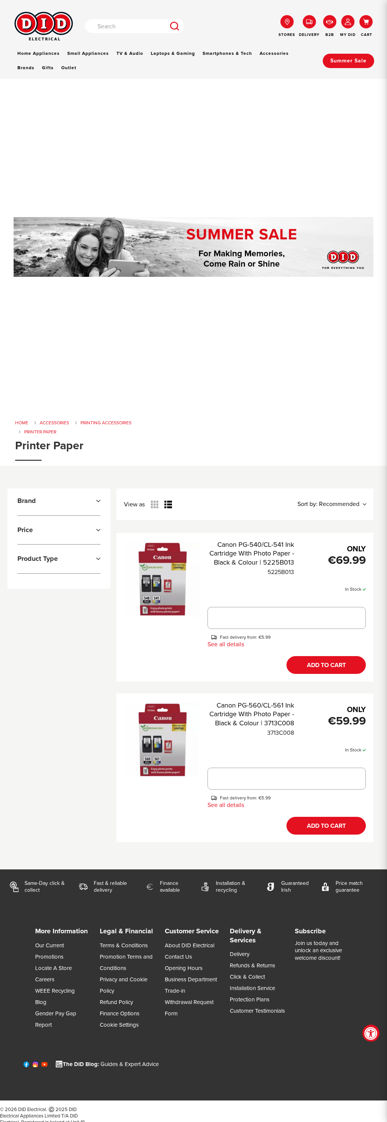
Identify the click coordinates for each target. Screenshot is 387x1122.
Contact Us (178, 957)
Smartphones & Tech (227, 53)
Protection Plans (249, 999)
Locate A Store (53, 968)
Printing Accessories (106, 423)
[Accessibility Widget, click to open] (370, 1033)
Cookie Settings (119, 1025)
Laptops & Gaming (173, 53)
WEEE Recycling (55, 991)
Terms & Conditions (124, 945)
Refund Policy (116, 1002)
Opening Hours (184, 968)
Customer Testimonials (257, 1011)
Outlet (68, 67)
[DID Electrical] (43, 26)
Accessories (274, 53)
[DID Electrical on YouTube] (44, 1066)
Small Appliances (88, 53)
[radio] (154, 504)
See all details (225, 644)
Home (21, 423)
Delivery (239, 954)
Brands (25, 67)
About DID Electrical (189, 945)
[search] (174, 26)
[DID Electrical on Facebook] (26, 1066)
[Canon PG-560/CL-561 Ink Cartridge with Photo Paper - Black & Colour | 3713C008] (162, 740)
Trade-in (175, 991)
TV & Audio (129, 53)
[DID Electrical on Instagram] (35, 1066)
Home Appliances (38, 53)
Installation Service (252, 988)
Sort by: (328, 504)
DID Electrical (32, 1109)
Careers (44, 979)
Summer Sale (348, 61)
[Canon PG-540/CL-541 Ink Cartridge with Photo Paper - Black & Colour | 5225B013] (162, 579)
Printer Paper (40, 432)
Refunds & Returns (252, 965)
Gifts (48, 67)
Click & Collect (247, 977)
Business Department (191, 979)
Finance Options (119, 1013)
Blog (40, 1002)
